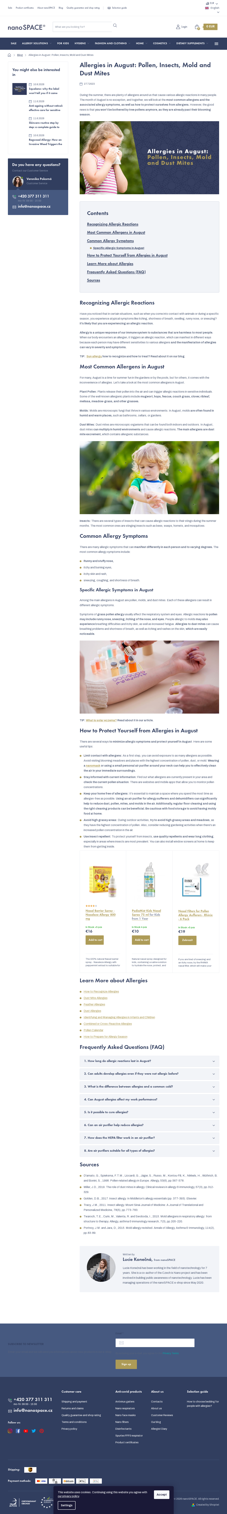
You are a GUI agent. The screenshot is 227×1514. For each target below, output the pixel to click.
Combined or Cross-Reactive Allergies (108, 1023)
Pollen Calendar (93, 1030)
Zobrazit (187, 940)
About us (156, 1408)
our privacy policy (68, 1496)
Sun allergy (93, 356)
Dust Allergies (92, 1010)
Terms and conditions (74, 1422)
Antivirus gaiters (124, 1401)
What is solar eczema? (101, 720)
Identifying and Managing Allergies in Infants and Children (119, 1017)
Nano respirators (125, 1408)
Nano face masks (125, 1415)
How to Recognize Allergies (101, 991)
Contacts (157, 1401)
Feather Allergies (94, 1004)
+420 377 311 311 (33, 197)
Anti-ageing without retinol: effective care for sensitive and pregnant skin (46, 109)
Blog (61, 8)
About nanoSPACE (46, 8)
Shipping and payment (74, 1401)
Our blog (156, 1422)
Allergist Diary (159, 1429)
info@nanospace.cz (34, 207)
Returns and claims (73, 1408)
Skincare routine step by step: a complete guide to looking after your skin (44, 126)
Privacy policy (69, 1429)
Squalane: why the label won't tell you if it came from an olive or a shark (44, 92)
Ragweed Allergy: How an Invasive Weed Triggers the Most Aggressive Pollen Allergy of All (45, 143)
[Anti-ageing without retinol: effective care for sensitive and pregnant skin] (19, 106)
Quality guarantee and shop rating (83, 8)
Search (115, 25)
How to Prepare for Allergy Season (105, 1036)
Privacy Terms (171, 1353)
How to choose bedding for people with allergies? (203, 1403)
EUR (212, 3)
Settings (66, 1505)
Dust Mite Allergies (95, 997)
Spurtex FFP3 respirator (129, 1435)
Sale (10, 8)
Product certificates (25, 8)
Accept (162, 1494)
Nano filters (122, 1422)
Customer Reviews (162, 1415)
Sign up (126, 1364)
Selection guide (119, 8)
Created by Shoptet (207, 1504)
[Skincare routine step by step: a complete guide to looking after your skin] (19, 123)
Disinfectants (123, 1429)
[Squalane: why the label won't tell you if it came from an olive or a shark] (19, 89)
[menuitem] (13, 44)
